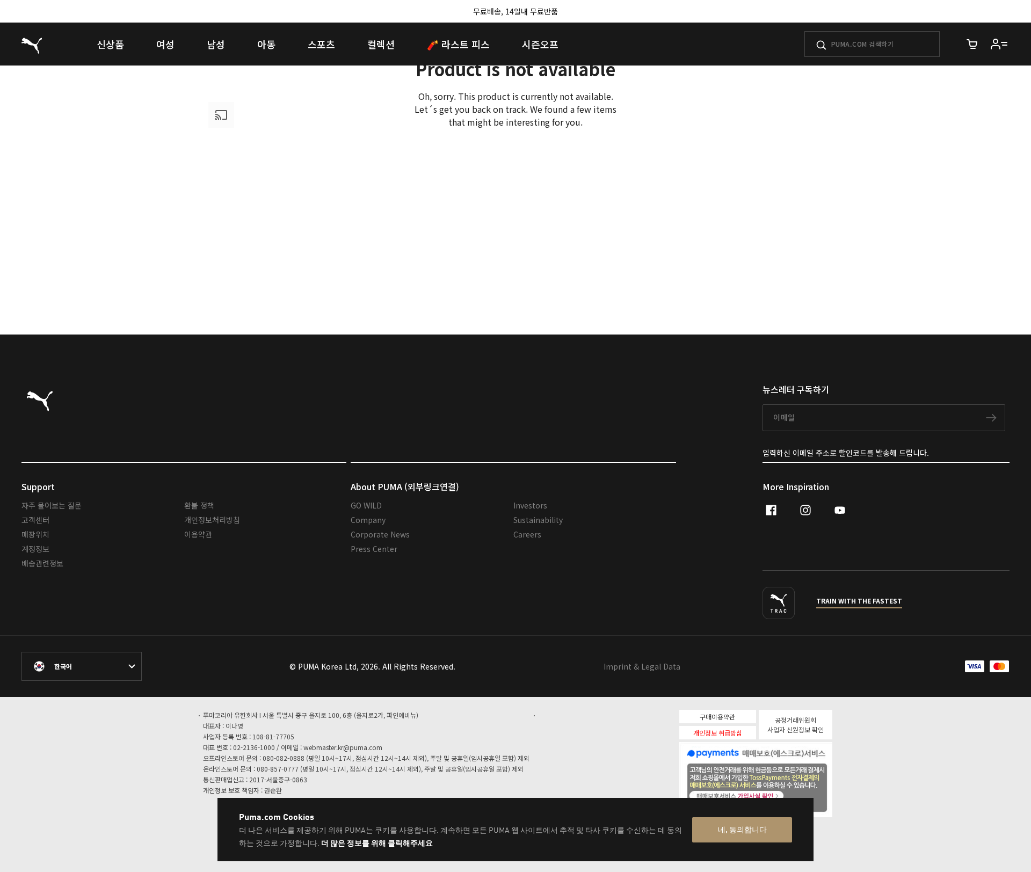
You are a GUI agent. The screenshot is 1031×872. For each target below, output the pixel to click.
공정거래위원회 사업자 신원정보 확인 (795, 724)
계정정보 (35, 548)
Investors (530, 505)
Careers (527, 534)
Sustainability (538, 519)
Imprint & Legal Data (642, 666)
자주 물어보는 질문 (51, 505)
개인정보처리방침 (212, 519)
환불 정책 (199, 505)
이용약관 (198, 534)
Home (277, 276)
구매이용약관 (717, 716)
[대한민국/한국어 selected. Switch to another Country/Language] (81, 666)
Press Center (374, 548)
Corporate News (380, 534)
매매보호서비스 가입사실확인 (774, 795)
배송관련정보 (42, 563)
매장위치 (35, 534)
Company (368, 519)
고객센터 (35, 519)
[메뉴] (999, 44)
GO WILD (366, 505)
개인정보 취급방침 (717, 732)
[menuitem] (110, 44)
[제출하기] (821, 45)
